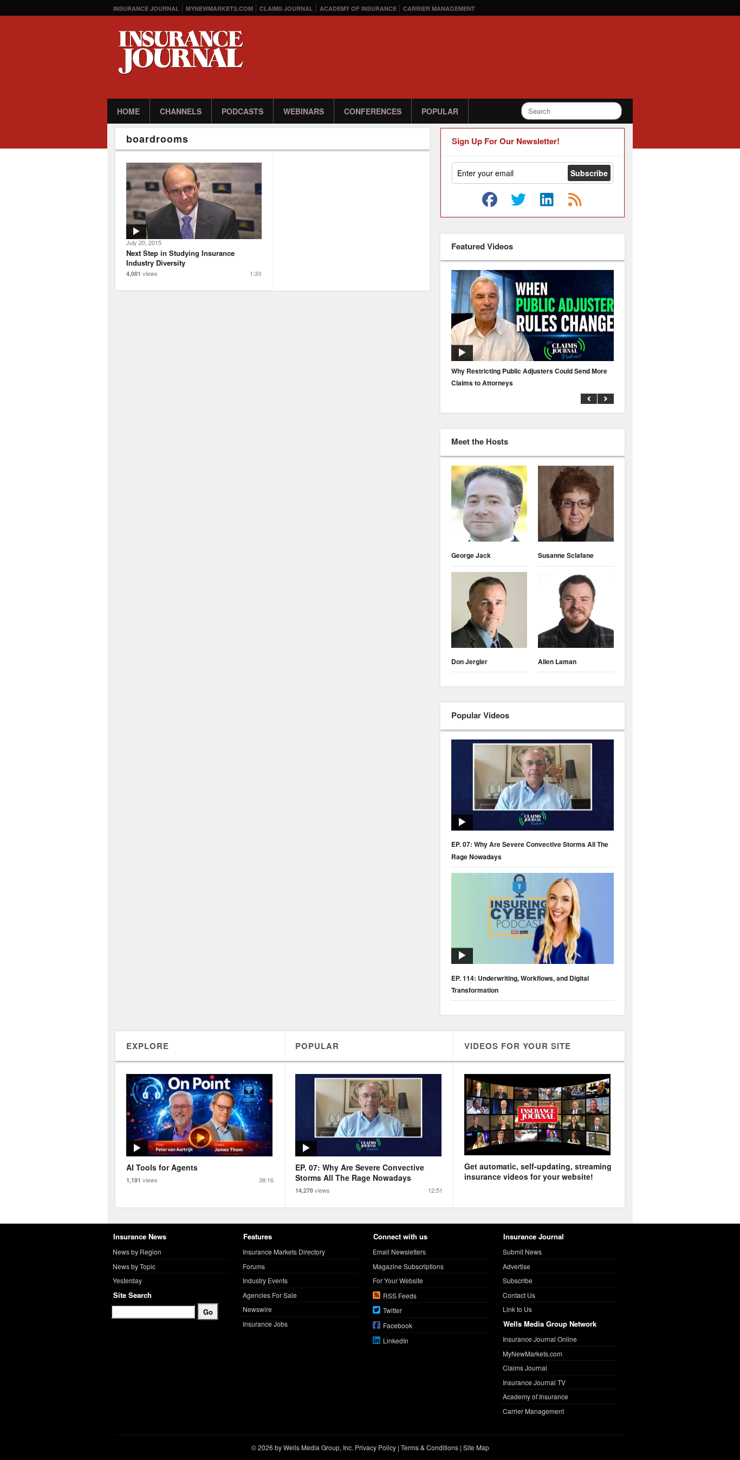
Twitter (392, 1310)
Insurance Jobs (265, 1323)
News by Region (137, 1251)
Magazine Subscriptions (408, 1266)
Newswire (257, 1309)
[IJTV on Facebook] (489, 200)
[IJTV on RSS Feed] (574, 200)
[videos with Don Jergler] (489, 611)
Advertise (516, 1266)
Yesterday (127, 1280)
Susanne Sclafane (566, 555)
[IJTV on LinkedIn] (546, 200)
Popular (439, 111)
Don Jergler (469, 661)
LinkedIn (395, 1340)
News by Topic (134, 1266)
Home (128, 111)
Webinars (303, 111)
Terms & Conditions (429, 1447)
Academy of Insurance (358, 8)
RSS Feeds (400, 1295)
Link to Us (517, 1309)
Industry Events (265, 1280)
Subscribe (518, 1280)
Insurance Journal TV (534, 1382)
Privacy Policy (375, 1447)
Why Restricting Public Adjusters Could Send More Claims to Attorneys (529, 377)
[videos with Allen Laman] (576, 611)
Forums (254, 1266)
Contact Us (519, 1295)
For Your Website (398, 1280)
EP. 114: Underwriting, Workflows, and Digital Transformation (520, 984)
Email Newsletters (399, 1251)
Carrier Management (439, 8)
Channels (181, 111)
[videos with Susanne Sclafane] (576, 505)
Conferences (372, 111)
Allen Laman (557, 661)
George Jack (471, 555)
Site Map (476, 1447)
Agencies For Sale (270, 1295)
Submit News (522, 1251)
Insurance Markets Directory (284, 1251)
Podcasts (242, 111)
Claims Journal (286, 8)
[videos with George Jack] (489, 505)
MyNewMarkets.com (219, 8)
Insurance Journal (146, 8)
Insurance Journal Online (540, 1338)
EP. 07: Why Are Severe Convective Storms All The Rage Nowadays (529, 850)
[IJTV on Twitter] (518, 200)
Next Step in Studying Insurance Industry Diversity (180, 258)
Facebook (397, 1325)
